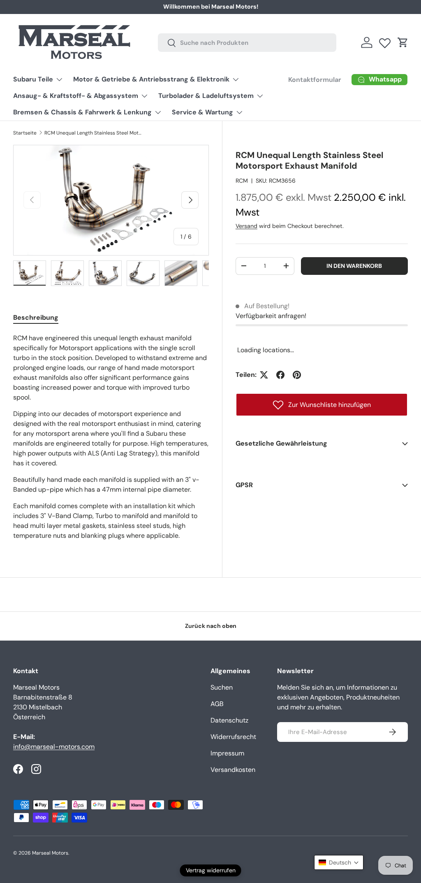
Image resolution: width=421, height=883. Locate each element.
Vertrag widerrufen (211, 870)
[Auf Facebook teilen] (280, 375)
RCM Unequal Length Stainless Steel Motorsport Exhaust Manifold (93, 133)
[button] (403, 42)
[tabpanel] (111, 437)
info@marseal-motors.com (54, 746)
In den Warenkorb (354, 266)
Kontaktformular (314, 79)
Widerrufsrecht (233, 736)
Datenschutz (229, 720)
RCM (242, 180)
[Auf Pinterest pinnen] (297, 375)
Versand (246, 226)
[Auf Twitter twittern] (264, 375)
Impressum (227, 753)
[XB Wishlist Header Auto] (385, 41)
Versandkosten (232, 769)
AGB (217, 703)
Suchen (221, 687)
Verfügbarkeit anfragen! (271, 315)
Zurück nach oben (210, 626)
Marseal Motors (50, 853)
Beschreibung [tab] (35, 317)
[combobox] (247, 42)
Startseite (25, 133)
